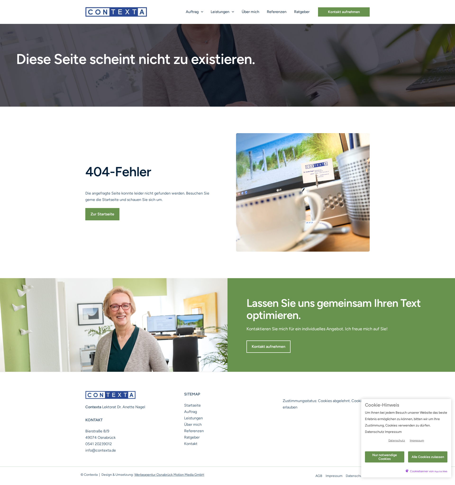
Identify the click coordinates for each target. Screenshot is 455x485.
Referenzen (277, 11)
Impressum (334, 476)
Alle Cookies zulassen (428, 457)
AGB (318, 476)
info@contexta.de (100, 450)
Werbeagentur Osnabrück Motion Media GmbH (169, 475)
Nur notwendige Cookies (384, 457)
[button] (201, 12)
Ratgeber (301, 11)
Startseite (192, 405)
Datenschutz (355, 476)
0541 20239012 (98, 444)
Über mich (250, 11)
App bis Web (440, 471)
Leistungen (220, 11)
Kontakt (190, 443)
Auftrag (192, 11)
